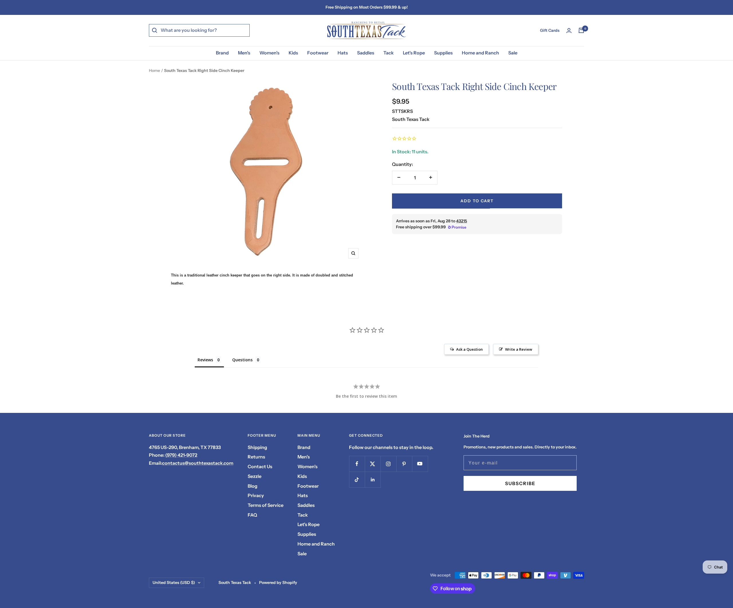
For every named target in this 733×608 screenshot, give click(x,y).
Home (154, 70)
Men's (244, 53)
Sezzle (254, 476)
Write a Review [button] (518, 349)
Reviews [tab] (205, 359)
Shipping (257, 447)
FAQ (252, 515)
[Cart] (581, 30)
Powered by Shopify (278, 582)
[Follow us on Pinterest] (404, 464)
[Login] (569, 30)
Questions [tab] (242, 359)
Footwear (317, 53)
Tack (388, 53)
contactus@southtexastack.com (197, 463)
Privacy (256, 495)
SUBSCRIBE (520, 483)
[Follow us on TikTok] (357, 479)
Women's (269, 53)
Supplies (443, 53)
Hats (343, 53)
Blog (252, 486)
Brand (222, 53)
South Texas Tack (410, 119)
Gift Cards (549, 30)
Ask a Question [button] (469, 349)
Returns (256, 457)
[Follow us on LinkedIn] (373, 479)
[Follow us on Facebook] (357, 464)
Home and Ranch (480, 53)
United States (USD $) (174, 582)
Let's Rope (414, 53)
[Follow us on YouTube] (420, 464)
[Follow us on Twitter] (373, 464)
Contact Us (260, 466)
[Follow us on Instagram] (388, 464)
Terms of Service (265, 505)
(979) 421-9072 (181, 455)
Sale (512, 53)
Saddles (365, 53)
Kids (293, 53)
